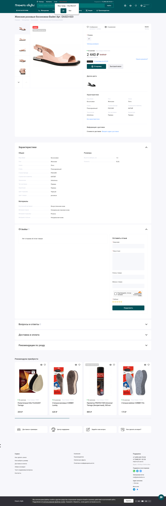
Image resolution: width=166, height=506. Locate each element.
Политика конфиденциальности (84, 463)
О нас (55, 1)
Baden (147, 27)
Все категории (23, 10)
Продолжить (128, 308)
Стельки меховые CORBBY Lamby (63, 404)
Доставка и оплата (21, 463)
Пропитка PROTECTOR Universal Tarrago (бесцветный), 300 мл (99, 404)
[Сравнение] (130, 5)
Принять (128, 501)
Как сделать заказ (21, 457)
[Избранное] (135, 5)
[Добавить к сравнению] (41, 364)
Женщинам (45, 10)
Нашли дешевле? (142, 59)
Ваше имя (116, 242)
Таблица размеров (93, 44)
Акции (90, 10)
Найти (109, 5)
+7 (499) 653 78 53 (103, 1)
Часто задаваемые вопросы (24, 470)
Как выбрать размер (21, 460)
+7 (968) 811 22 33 (139, 459)
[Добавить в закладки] (45, 364)
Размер (90, 35)
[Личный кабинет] (125, 5)
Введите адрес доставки (110, 131)
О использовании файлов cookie (53, 502)
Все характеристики (93, 119)
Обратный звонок (138, 461)
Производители (103, 10)
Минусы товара (117, 282)
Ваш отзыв (116, 251)
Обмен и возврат (20, 467)
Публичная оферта (80, 460)
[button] (18, 82)
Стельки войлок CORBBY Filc (132, 403)
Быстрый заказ (115, 66)
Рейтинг (115, 299)
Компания (77, 454)
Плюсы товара (117, 273)
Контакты (49, 1)
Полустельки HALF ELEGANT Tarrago (29, 404)
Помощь (41, 1)
